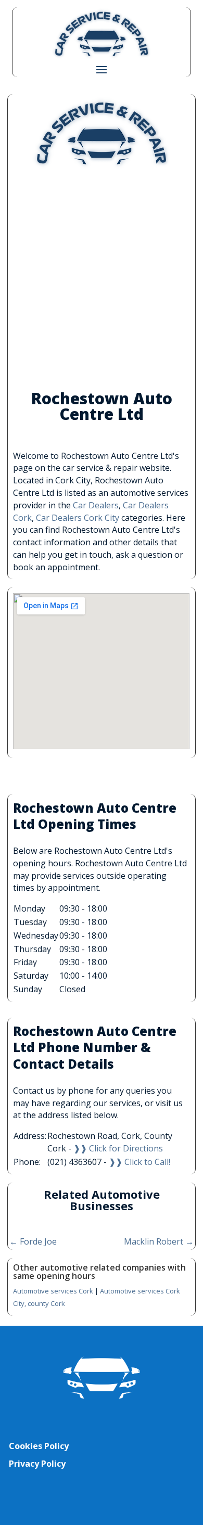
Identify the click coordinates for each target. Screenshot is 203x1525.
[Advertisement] (101, 279)
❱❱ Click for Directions (118, 1148)
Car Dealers (96, 505)
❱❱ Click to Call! (139, 1162)
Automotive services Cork (53, 1291)
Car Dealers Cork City (77, 517)
